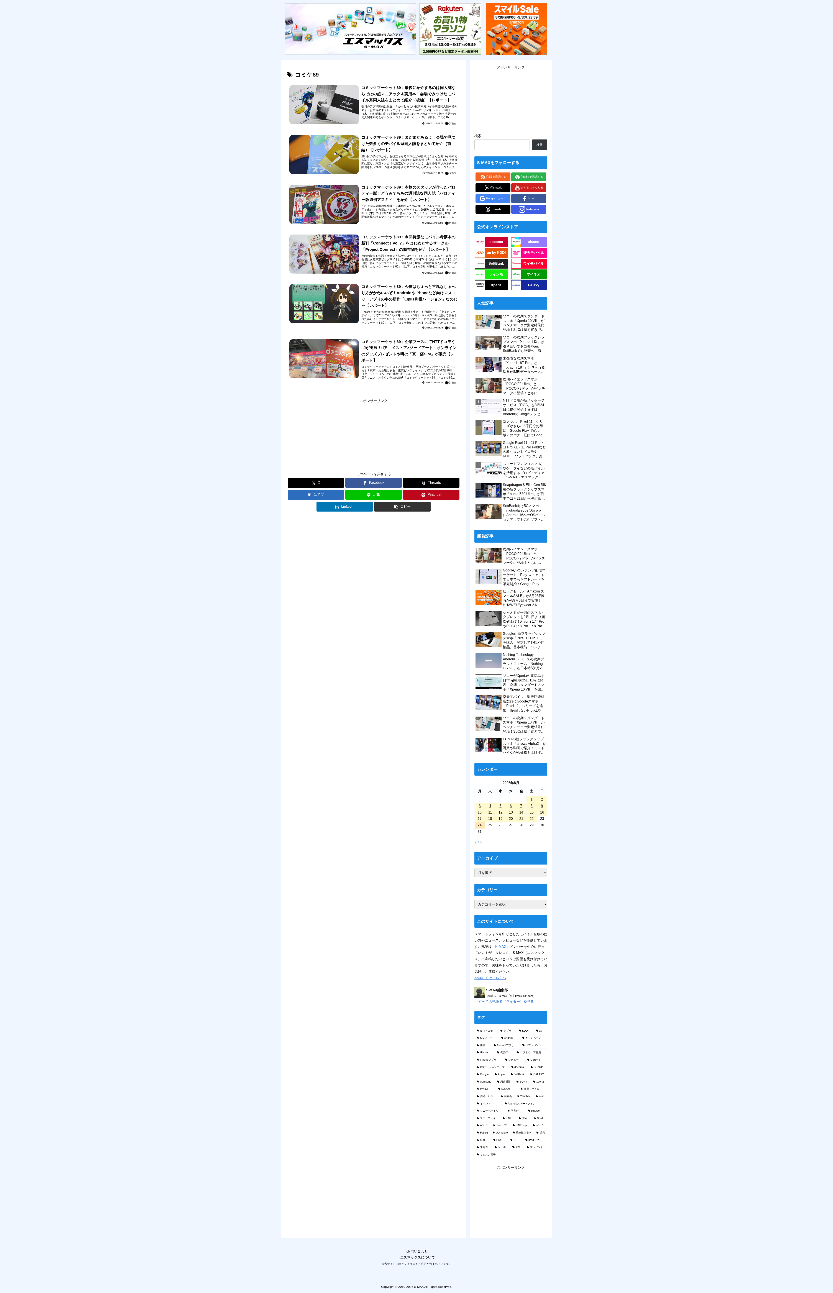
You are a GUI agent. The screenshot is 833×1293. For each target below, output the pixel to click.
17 (480, 818)
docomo (496, 242)
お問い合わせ (417, 1251)
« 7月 (478, 842)
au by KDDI (496, 252)
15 (532, 812)
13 (511, 812)
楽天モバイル (533, 252)
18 (490, 818)
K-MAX (500, 946)
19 (500, 818)
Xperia (496, 285)
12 (500, 812)
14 (521, 812)
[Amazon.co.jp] (516, 29)
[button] (402, 507)
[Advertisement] (373, 434)
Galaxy (533, 285)
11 (490, 812)
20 (511, 818)
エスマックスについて (417, 1257)
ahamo (533, 242)
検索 (477, 136)
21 (521, 818)
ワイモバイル (533, 263)
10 (480, 812)
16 (542, 812)
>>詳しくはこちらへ (490, 978)
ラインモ (496, 274)
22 (532, 818)
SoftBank (496, 263)
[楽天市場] (450, 29)
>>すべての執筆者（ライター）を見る (504, 1001)
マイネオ (534, 274)
